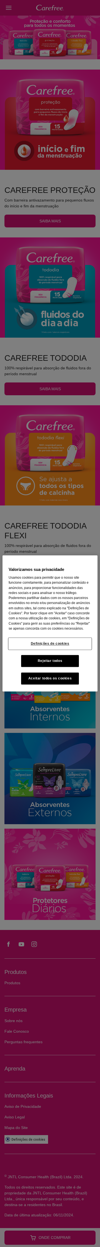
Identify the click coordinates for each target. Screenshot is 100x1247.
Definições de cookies (50, 643)
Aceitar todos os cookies (50, 679)
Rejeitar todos (50, 661)
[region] (50, 623)
